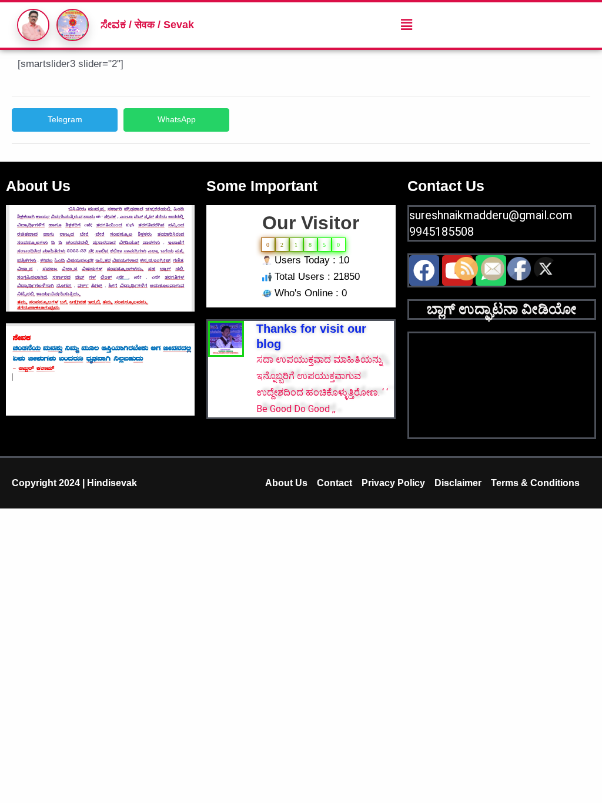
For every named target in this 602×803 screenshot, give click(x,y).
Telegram (65, 119)
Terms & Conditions (535, 483)
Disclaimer (457, 483)
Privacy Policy (393, 483)
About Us (286, 483)
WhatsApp (177, 119)
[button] (406, 25)
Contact (334, 483)
